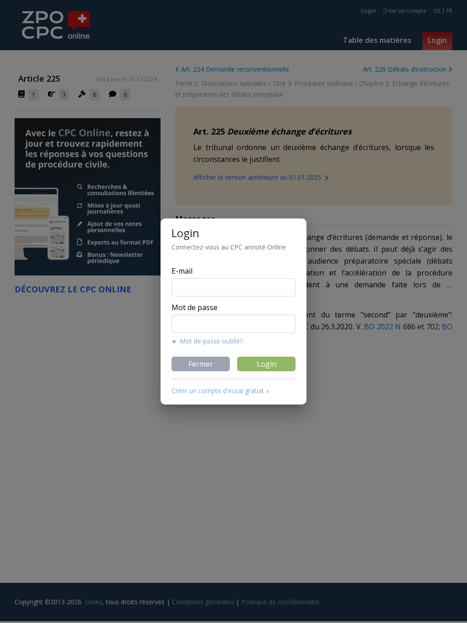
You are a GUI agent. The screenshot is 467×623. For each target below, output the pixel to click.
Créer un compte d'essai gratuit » (220, 390)
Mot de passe (194, 307)
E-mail (181, 271)
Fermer (200, 364)
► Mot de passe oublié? (207, 341)
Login (266, 364)
